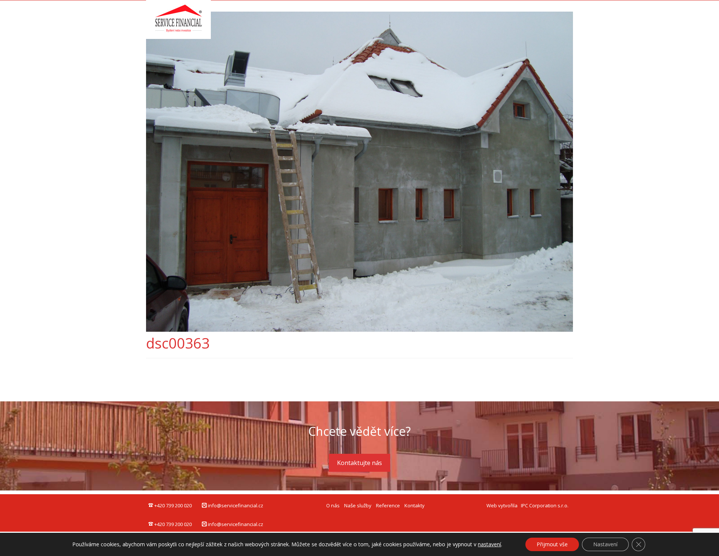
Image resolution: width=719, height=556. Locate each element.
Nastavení (605, 544)
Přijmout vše (552, 544)
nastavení (489, 544)
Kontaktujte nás (359, 463)
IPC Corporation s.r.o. (544, 505)
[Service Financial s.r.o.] (187, 19)
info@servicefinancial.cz (235, 505)
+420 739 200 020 (172, 505)
